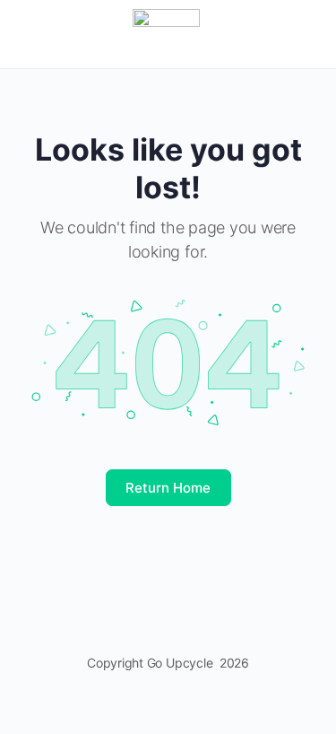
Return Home (168, 487)
